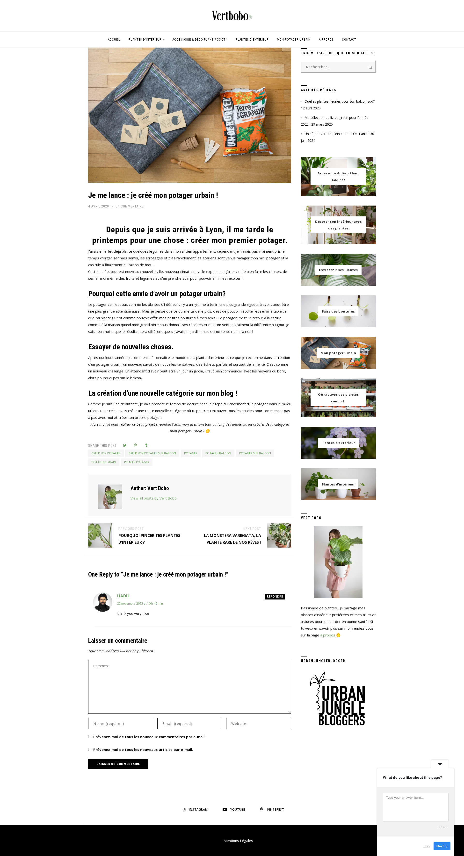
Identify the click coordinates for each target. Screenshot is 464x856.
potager (190, 453)
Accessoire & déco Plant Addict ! (199, 39)
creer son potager (106, 453)
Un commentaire (130, 206)
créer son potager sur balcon (152, 453)
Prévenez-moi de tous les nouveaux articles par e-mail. (143, 749)
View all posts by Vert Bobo (153, 498)
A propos (326, 39)
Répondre (275, 596)
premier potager (136, 462)
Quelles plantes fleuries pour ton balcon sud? (339, 101)
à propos (327, 635)
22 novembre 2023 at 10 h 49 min (140, 603)
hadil (123, 596)
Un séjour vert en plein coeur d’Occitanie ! (336, 133)
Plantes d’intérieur (145, 39)
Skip (426, 846)
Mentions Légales (238, 840)
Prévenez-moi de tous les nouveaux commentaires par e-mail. (149, 736)
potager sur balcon (255, 453)
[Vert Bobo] (232, 15)
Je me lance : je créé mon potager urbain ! (153, 195)
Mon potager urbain (294, 39)
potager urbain (104, 462)
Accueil (114, 39)
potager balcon (218, 453)
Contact (349, 39)
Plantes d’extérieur (252, 39)
